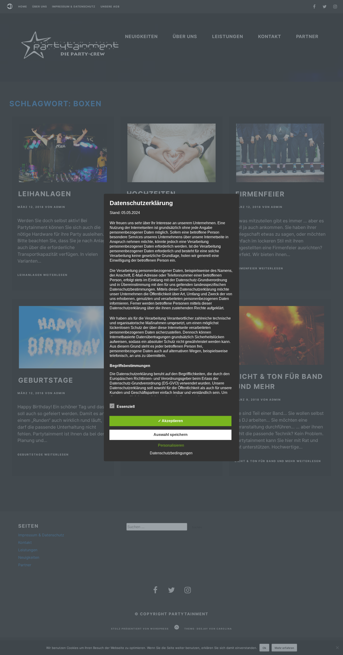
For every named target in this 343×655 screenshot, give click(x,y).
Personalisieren (171, 446)
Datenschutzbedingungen (171, 453)
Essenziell (126, 407)
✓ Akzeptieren (170, 421)
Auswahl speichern (171, 435)
